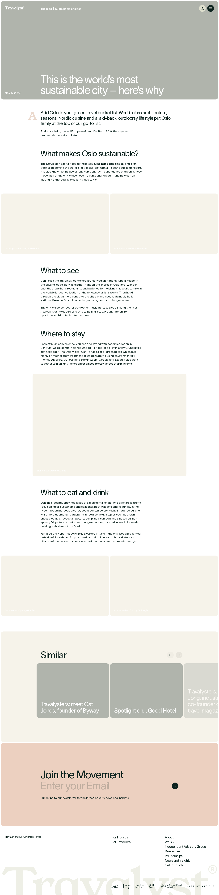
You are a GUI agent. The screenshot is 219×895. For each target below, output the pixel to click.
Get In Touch (152, 886)
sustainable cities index (108, 163)
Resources (172, 851)
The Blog (46, 8)
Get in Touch (174, 865)
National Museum (52, 300)
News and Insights (178, 860)
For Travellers (121, 842)
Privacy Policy (127, 886)
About (169, 837)
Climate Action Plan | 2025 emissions (171, 886)
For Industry (119, 837)
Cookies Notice (139, 886)
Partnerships (174, 856)
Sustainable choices (68, 8)
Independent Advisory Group (185, 846)
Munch (112, 288)
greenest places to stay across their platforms (103, 363)
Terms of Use (114, 886)
